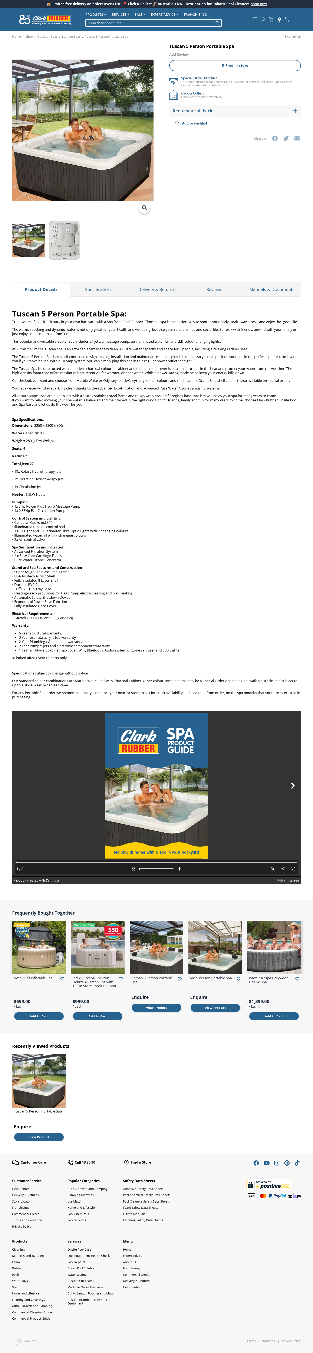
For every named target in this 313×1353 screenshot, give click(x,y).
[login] (263, 19)
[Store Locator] (279, 19)
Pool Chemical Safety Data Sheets (147, 1195)
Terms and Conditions (28, 1220)
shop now (259, 3)
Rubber (17, 1268)
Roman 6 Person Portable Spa (152, 980)
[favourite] (255, 19)
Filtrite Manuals (134, 1214)
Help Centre (131, 1287)
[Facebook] (275, 138)
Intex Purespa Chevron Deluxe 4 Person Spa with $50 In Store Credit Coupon (94, 982)
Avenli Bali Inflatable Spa (33, 978)
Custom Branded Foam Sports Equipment (88, 1302)
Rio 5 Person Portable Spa (211, 978)
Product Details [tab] (41, 289)
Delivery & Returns (25, 1195)
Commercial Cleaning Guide (32, 1312)
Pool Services (76, 1220)
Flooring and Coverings (28, 1300)
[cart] (271, 19)
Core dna (29, 1341)
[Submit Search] (217, 22)
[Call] (287, 19)
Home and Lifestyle (81, 1208)
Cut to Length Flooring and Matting (92, 1293)
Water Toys (20, 1281)
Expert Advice (163, 14)
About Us (129, 1262)
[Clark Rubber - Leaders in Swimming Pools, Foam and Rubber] (45, 19)
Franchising (195, 14)
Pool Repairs (76, 1262)
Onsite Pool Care (79, 1249)
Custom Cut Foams (80, 1281)
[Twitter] (286, 138)
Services (119, 14)
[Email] (297, 138)
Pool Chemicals (78, 1214)
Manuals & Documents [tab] (271, 289)
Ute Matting (75, 1201)
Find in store (236, 65)
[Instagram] (276, 1163)
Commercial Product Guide (31, 1318)
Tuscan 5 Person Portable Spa (38, 1111)
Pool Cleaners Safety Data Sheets (146, 1201)
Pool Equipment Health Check (88, 1256)
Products (94, 14)
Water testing (77, 1275)
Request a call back (192, 111)
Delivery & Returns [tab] (156, 289)
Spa (14, 1287)
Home (127, 1249)
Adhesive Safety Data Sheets (143, 1189)
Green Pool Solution (81, 1268)
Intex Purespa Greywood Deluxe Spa (269, 980)
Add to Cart (39, 1016)
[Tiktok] (297, 1163)
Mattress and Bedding (28, 1256)
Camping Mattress (80, 1195)
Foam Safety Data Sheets (140, 1208)
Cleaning (18, 1249)
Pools (16, 1275)
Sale (138, 14)
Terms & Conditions (261, 1341)
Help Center (20, 1189)
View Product (156, 1008)
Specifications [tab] (98, 289)
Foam (16, 1262)
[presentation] (14, 947)
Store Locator (21, 1201)
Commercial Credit (25, 1214)
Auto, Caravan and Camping (87, 1189)
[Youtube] (266, 1163)
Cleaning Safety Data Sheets (143, 1220)
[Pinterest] (287, 1163)
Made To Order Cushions (85, 1287)
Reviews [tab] (214, 289)
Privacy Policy (21, 1226)
